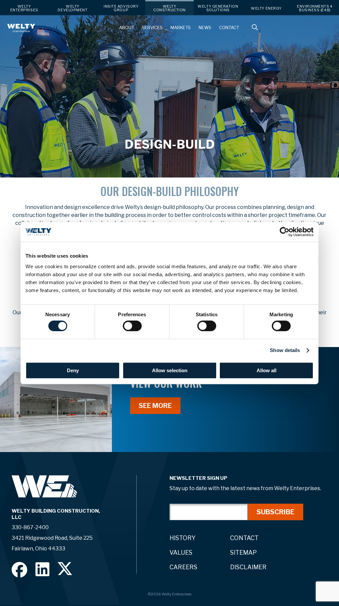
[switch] (132, 326)
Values (181, 552)
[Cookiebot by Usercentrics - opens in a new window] (285, 232)
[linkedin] (42, 569)
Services (152, 27)
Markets (180, 27)
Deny (73, 370)
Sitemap (243, 552)
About (126, 27)
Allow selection (169, 370)
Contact (229, 27)
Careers (183, 567)
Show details (285, 350)
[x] (65, 568)
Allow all (266, 370)
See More (155, 406)
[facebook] (19, 570)
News (205, 27)
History (183, 537)
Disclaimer (248, 567)
